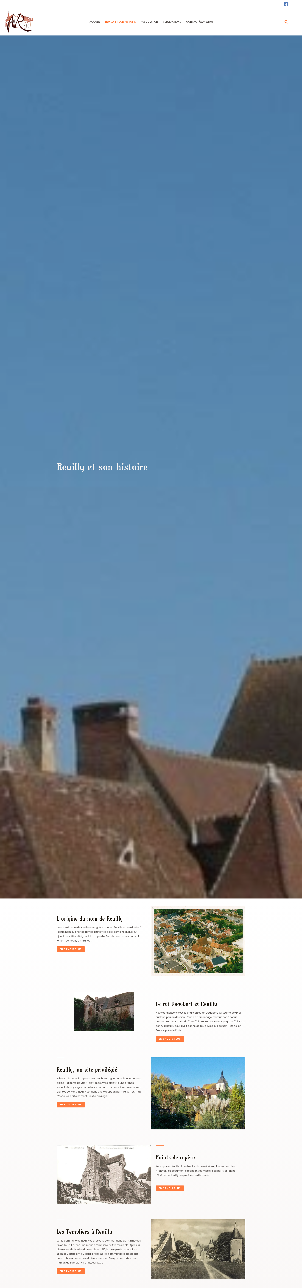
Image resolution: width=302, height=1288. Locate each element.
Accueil (94, 22)
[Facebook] (286, 4)
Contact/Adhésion (199, 22)
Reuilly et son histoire (120, 22)
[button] (286, 21)
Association (149, 22)
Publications (172, 22)
